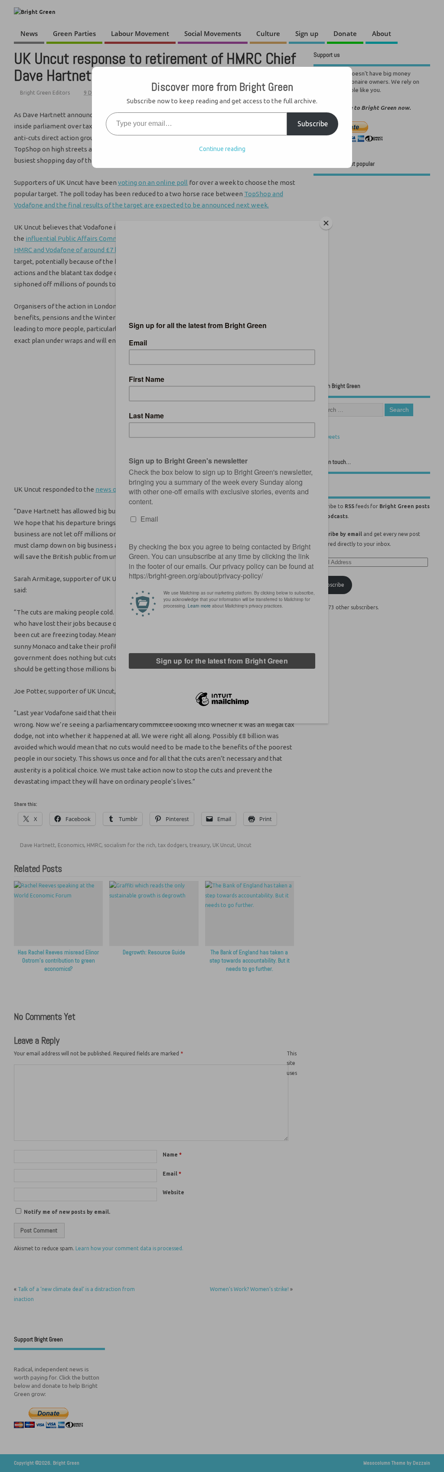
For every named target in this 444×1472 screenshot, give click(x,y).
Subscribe (312, 124)
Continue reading (222, 148)
